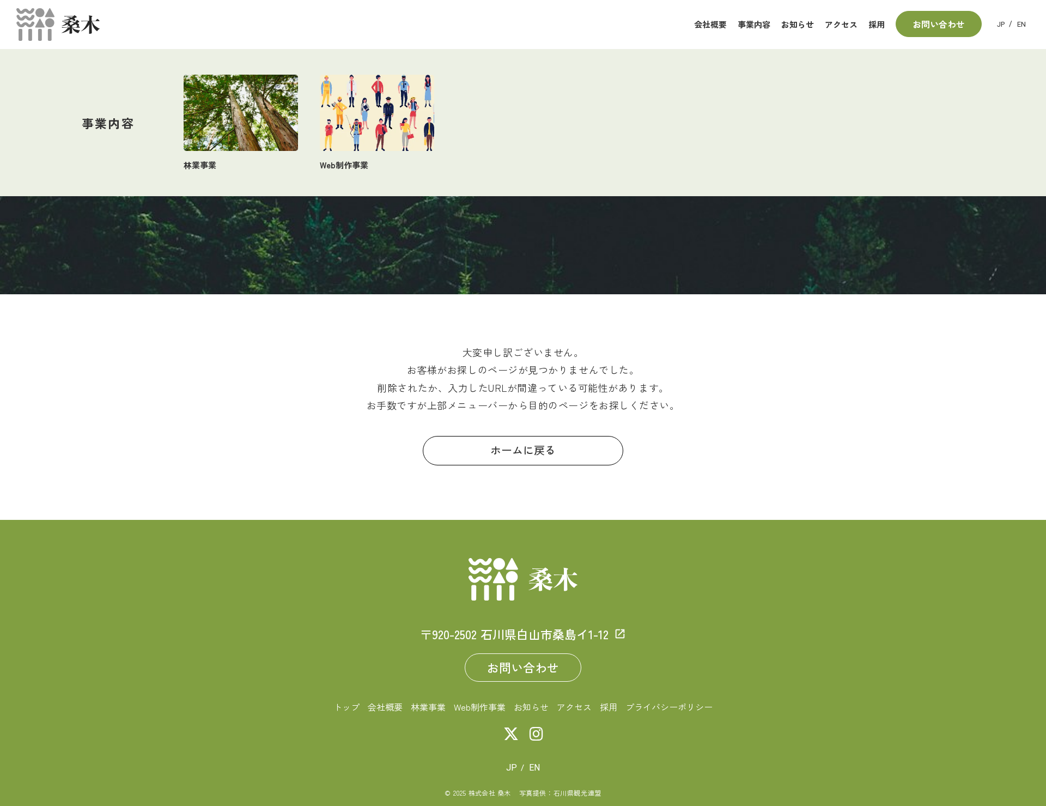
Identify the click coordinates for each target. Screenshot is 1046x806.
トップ (346, 707)
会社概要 (385, 707)
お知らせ (531, 707)
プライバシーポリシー (669, 707)
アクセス (574, 707)
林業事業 (428, 707)
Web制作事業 (480, 707)
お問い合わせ (523, 667)
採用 (608, 707)
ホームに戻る (523, 451)
